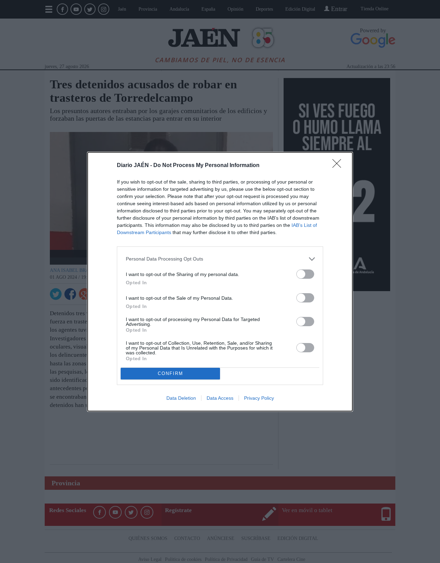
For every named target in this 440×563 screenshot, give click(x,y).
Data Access (220, 398)
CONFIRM (170, 373)
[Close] (338, 165)
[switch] (305, 274)
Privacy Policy (259, 398)
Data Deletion (181, 398)
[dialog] (220, 281)
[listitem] (220, 259)
